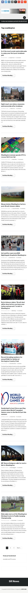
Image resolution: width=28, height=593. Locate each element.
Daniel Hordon (12, 257)
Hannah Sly (12, 416)
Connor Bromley (15, 208)
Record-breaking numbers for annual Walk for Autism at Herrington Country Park (11, 359)
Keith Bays (14, 310)
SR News (14, 581)
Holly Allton (14, 159)
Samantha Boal (13, 363)
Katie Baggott (13, 467)
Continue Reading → (8, 75)
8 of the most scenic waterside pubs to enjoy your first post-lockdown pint (14, 53)
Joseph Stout (12, 57)
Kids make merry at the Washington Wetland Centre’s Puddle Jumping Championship (14, 516)
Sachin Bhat (13, 520)
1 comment (19, 363)
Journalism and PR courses (9, 559)
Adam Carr (12, 108)
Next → (19, 548)
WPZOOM (23, 589)
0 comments (18, 57)
